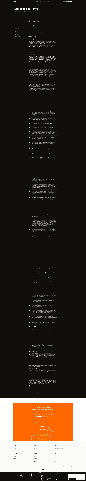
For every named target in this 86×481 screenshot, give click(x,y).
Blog (35, 461)
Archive (30, 90)
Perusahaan (48, 1)
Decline (81, 478)
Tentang (56, 445)
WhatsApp (16, 450)
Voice (15, 448)
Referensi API (36, 448)
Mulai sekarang (39, 416)
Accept (72, 478)
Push (15, 456)
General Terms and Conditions (43, 59)
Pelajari (35, 458)
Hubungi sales (69, 1)
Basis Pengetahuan (37, 451)
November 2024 (17, 31)
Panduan (35, 456)
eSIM (15, 458)
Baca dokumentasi (46, 416)
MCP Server (36, 450)
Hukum (55, 450)
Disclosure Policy (43, 272)
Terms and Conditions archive (50, 63)
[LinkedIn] (56, 463)
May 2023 (16, 34)
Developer (44, 1)
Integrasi (35, 453)
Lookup (15, 453)
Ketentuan (56, 451)
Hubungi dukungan (64, 466)
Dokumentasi (36, 445)
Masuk (64, 1)
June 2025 (17, 28)
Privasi (55, 453)
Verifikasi (15, 451)
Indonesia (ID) (70, 466)
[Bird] (15, 1)
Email (15, 445)
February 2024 (32, 174)
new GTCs (33, 345)
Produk (37, 1)
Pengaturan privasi (58, 466)
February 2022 (17, 36)
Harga (40, 1)
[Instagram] (57, 463)
